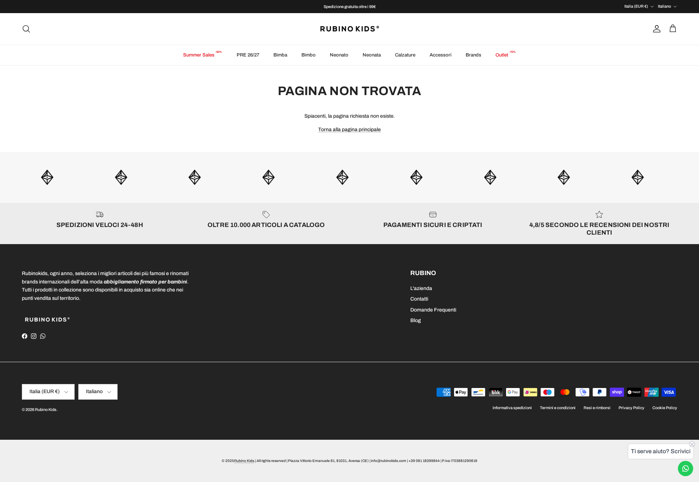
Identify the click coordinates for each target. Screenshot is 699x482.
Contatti (419, 299)
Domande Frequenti (433, 310)
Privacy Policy (631, 407)
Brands (473, 55)
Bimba (280, 55)
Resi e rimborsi (597, 407)
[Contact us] (685, 468)
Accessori (440, 55)
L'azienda (421, 288)
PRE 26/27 (248, 55)
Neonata (372, 55)
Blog (415, 320)
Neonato (339, 55)
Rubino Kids (45, 409)
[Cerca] (26, 28)
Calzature (405, 55)
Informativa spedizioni (512, 407)
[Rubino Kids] (349, 29)
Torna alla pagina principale (349, 129)
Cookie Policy (664, 407)
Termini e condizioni (558, 407)
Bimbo (308, 55)
